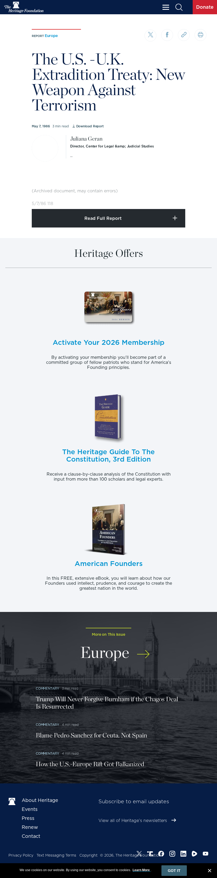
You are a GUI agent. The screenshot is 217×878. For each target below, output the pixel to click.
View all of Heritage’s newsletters (132, 820)
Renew (30, 827)
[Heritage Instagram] (172, 854)
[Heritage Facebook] (161, 854)
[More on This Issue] (143, 651)
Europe (51, 36)
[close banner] (209, 871)
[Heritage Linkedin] (183, 854)
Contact (31, 836)
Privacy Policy (20, 855)
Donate (205, 7)
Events (30, 809)
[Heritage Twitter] (139, 854)
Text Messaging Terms (56, 855)
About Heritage (40, 800)
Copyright (88, 855)
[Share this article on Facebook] (167, 35)
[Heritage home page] (12, 801)
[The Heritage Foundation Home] (24, 7)
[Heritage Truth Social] (150, 854)
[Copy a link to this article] (184, 35)
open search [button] (178, 7)
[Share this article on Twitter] (150, 35)
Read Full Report (103, 218)
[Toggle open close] (200, 198)
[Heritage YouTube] (206, 854)
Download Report (90, 126)
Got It (174, 870)
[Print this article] (200, 35)
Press (28, 818)
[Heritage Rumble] (194, 854)
